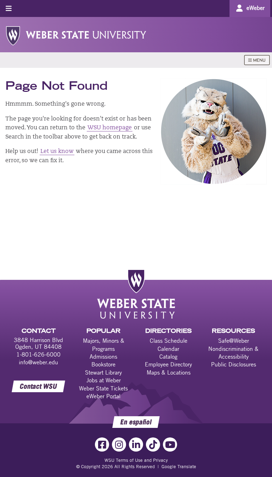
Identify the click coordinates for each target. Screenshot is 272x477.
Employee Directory (168, 364)
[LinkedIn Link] (136, 444)
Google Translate (179, 466)
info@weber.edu (38, 362)
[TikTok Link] (153, 444)
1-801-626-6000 (38, 354)
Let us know (57, 151)
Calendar (168, 348)
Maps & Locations (169, 372)
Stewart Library (103, 372)
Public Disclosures (233, 364)
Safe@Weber (233, 340)
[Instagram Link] (119, 444)
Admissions (103, 356)
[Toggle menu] (8, 8)
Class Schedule (168, 340)
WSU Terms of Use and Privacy (136, 460)
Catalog (168, 356)
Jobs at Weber (103, 380)
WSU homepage (109, 128)
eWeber (255, 7)
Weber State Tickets (103, 388)
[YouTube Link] (170, 444)
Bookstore (103, 364)
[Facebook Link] (102, 444)
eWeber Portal (103, 396)
